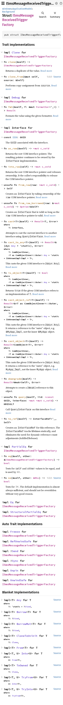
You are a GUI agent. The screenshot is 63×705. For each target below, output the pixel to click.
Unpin (14, 570)
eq (9, 456)
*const (50, 397)
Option (24, 206)
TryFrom (27, 677)
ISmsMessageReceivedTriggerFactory (30, 56)
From (20, 647)
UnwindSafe (18, 580)
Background (8, 11)
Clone (16, 52)
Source (57, 76)
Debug (16, 97)
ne (9, 477)
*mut (36, 148)
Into (24, 653)
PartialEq (19, 446)
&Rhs (36, 477)
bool (45, 272)
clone (12, 61)
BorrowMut (24, 624)
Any (13, 245)
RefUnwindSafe (20, 541)
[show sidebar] (3, 3)
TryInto (27, 689)
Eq (11, 502)
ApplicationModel (22, 8)
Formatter (42, 106)
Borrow (21, 612)
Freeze (15, 531)
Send (15, 551)
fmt (10, 106)
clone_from (15, 76)
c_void (44, 148)
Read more (46, 70)
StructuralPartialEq (25, 512)
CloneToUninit (27, 635)
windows (6, 8)
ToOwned (22, 665)
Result (11, 110)
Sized (28, 606)
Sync (15, 560)
